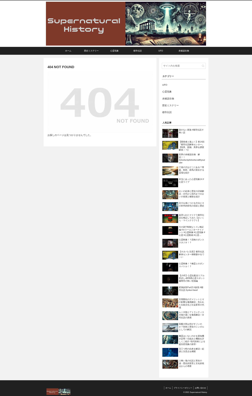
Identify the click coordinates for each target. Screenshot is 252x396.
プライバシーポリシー (183, 388)
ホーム (168, 388)
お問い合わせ (200, 388)
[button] (203, 65)
